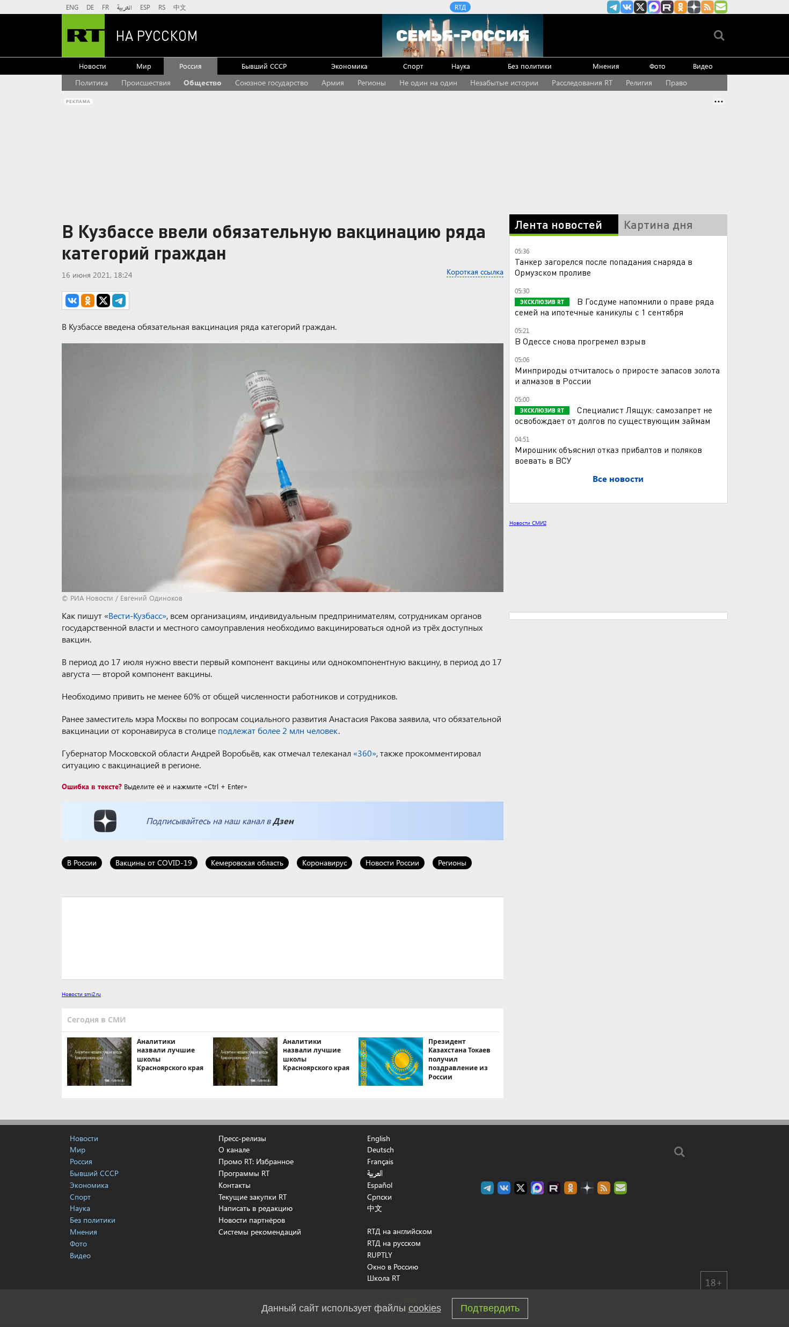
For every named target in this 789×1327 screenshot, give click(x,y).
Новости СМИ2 (527, 523)
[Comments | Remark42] (282, 937)
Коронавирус (324, 862)
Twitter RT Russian (640, 7)
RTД (460, 7)
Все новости (618, 478)
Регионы (371, 82)
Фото (657, 65)
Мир (143, 65)
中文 (179, 7)
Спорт (413, 65)
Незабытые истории (504, 82)
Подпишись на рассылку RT (720, 7)
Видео (703, 65)
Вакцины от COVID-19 (153, 862)
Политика (91, 82)
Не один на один (428, 82)
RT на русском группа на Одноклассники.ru (680, 7)
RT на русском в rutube (667, 7)
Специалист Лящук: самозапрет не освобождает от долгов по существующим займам (613, 415)
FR (105, 7)
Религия (639, 82)
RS (161, 7)
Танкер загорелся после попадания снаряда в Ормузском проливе (603, 267)
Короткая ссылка (475, 271)
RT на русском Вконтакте (626, 7)
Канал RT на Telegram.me (613, 7)
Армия (333, 82)
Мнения (606, 65)
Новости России (392, 862)
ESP (145, 7)
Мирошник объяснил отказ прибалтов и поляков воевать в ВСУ (608, 455)
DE (90, 7)
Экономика (349, 65)
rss (707, 7)
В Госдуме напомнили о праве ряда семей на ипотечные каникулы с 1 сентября (614, 306)
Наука (460, 65)
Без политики (530, 65)
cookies (424, 1308)
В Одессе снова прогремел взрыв (580, 341)
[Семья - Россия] (462, 35)
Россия (190, 65)
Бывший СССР (264, 65)
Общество (203, 82)
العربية (124, 7)
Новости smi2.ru (81, 994)
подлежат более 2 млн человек (278, 730)
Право (676, 82)
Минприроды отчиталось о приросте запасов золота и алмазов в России (617, 375)
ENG (72, 7)
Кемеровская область (247, 862)
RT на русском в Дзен (694, 7)
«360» (364, 753)
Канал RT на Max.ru (653, 7)
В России (82, 862)
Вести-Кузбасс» (137, 615)
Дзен (283, 820)
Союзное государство (271, 82)
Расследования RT (582, 82)
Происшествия (146, 82)
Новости (92, 65)
